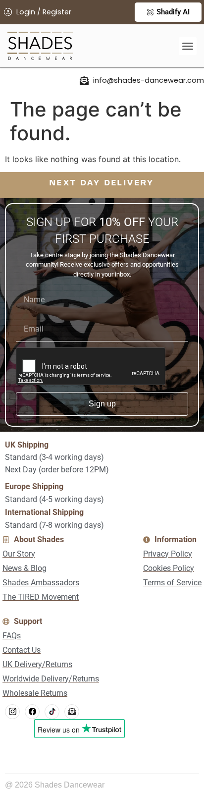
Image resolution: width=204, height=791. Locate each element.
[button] (188, 46)
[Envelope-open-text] (71, 711)
